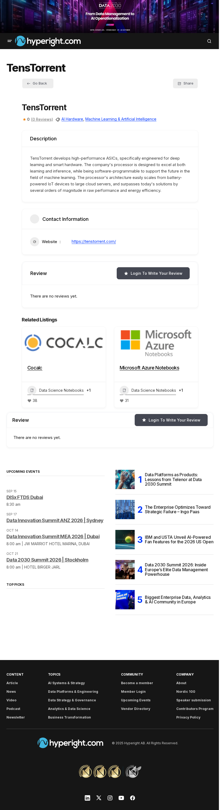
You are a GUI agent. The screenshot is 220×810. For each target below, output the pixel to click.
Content (14, 674)
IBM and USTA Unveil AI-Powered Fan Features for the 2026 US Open (179, 539)
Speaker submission (193, 700)
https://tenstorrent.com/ (94, 241)
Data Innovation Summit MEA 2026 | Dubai (53, 536)
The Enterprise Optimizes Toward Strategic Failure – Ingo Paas (178, 509)
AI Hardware (72, 119)
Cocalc (34, 368)
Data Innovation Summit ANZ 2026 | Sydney (54, 520)
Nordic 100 (185, 692)
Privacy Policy (188, 717)
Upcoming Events (136, 700)
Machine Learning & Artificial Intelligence (120, 119)
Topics (54, 674)
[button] (9, 41)
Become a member (137, 683)
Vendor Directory (135, 709)
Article (12, 683)
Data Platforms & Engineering (73, 692)
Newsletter (15, 717)
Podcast (13, 709)
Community (132, 674)
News (11, 692)
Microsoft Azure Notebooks (149, 368)
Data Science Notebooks (61, 390)
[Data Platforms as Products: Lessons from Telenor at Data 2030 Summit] (125, 479)
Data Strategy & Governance (72, 700)
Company (184, 674)
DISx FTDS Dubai (24, 497)
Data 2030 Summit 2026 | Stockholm (47, 560)
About (181, 683)
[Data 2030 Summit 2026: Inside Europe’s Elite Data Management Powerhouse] (125, 569)
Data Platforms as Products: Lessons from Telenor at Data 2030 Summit (173, 479)
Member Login (133, 692)
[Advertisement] (110, 16)
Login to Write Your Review (156, 273)
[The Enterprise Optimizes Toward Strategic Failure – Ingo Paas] (125, 509)
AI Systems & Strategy (66, 683)
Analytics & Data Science (69, 709)
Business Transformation (69, 717)
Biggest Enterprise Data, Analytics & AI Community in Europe (178, 600)
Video (11, 700)
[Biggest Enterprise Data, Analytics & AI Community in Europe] (125, 599)
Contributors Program (195, 709)
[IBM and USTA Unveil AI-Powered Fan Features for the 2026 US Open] (125, 539)
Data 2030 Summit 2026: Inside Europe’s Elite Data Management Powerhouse (176, 569)
